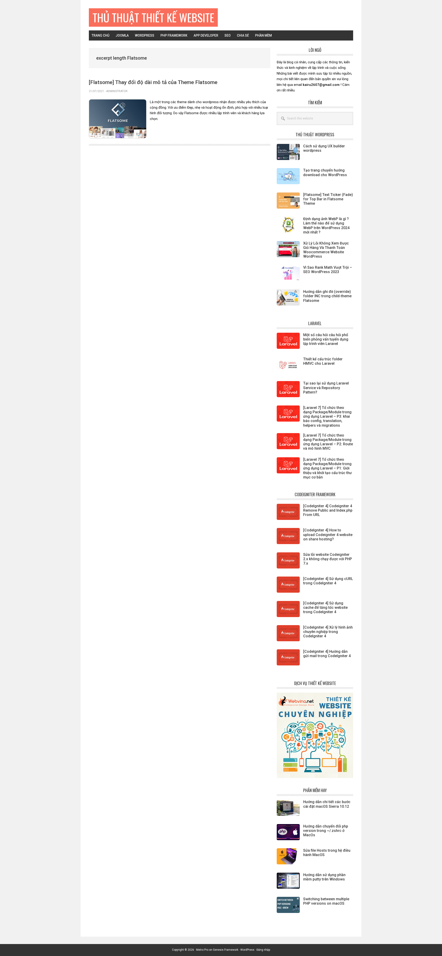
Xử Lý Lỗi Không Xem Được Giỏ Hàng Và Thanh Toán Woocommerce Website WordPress (326, 250)
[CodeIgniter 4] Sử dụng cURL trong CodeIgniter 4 (328, 581)
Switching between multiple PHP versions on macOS (326, 901)
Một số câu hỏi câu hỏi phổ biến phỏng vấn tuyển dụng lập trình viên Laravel (325, 339)
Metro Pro (202, 949)
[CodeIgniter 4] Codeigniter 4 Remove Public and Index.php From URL (327, 510)
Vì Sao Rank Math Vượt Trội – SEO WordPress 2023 (327, 269)
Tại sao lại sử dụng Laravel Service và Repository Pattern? (326, 387)
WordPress (247, 949)
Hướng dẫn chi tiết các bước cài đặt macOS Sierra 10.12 (326, 804)
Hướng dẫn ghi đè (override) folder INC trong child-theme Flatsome (327, 296)
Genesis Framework (225, 949)
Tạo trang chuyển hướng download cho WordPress (325, 172)
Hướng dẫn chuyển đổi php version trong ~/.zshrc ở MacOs (325, 830)
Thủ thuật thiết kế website (153, 17)
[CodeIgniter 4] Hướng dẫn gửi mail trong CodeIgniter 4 (327, 653)
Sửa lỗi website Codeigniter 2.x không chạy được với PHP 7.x (327, 558)
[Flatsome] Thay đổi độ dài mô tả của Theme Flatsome (153, 82)
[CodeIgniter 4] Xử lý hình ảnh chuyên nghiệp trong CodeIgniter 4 (328, 631)
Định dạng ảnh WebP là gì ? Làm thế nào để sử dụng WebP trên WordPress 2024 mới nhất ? (326, 225)
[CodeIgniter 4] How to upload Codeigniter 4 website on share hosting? (327, 534)
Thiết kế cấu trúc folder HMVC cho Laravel (323, 361)
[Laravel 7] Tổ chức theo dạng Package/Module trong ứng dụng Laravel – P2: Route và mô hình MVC (328, 442)
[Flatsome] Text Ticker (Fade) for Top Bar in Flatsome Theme (328, 199)
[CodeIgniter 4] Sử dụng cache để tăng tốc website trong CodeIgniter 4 (325, 607)
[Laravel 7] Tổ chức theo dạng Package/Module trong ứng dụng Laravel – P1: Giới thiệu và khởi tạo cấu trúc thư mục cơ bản (327, 468)
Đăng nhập (263, 949)
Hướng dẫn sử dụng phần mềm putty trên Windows (324, 877)
